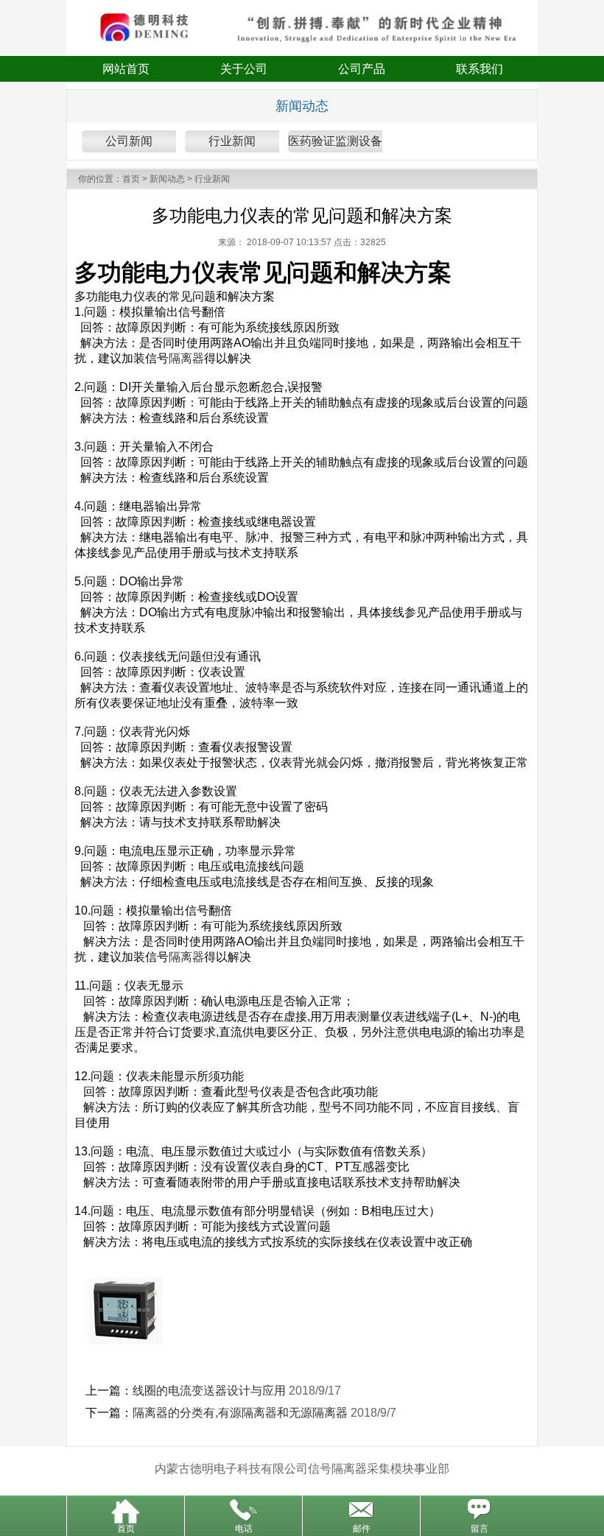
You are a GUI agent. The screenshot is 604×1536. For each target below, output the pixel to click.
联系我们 (479, 69)
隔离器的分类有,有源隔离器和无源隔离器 (240, 1412)
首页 (131, 179)
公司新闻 (128, 141)
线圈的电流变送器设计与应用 (209, 1390)
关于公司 (243, 69)
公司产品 (361, 69)
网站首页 (126, 69)
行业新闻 (232, 141)
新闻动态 (167, 179)
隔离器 (186, 358)
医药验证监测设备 (335, 141)
